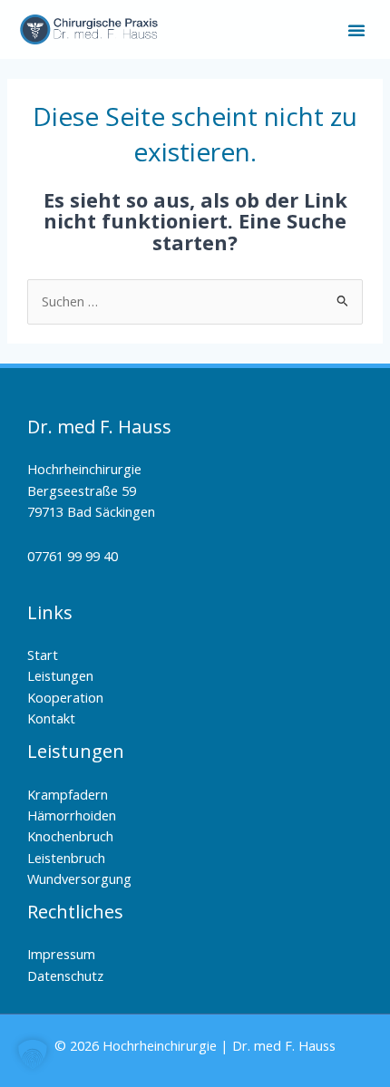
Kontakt (51, 718)
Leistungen (60, 675)
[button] (356, 30)
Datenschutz (65, 975)
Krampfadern (67, 794)
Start (42, 654)
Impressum (61, 954)
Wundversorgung (79, 878)
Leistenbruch (66, 858)
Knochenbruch (70, 836)
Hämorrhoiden (71, 815)
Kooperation (65, 697)
